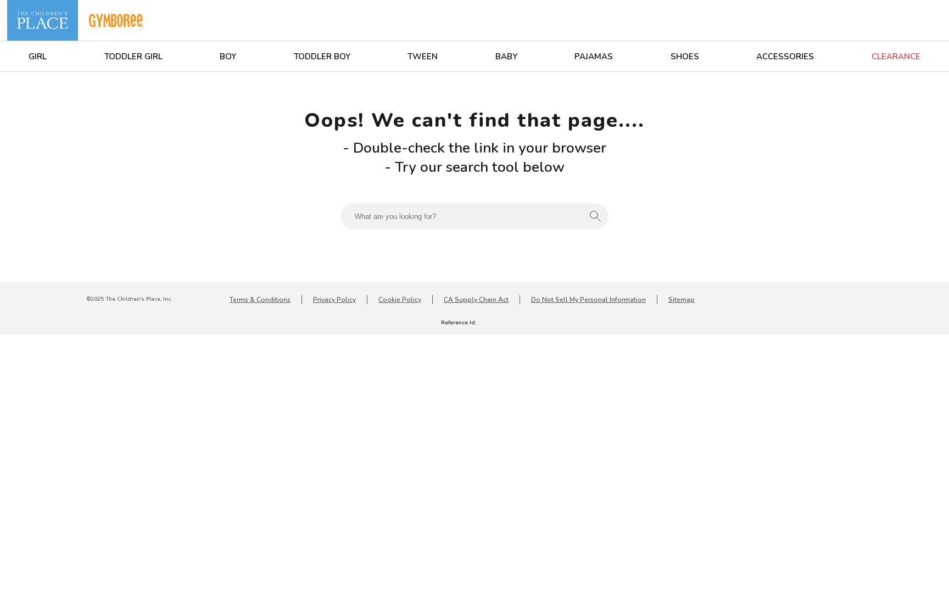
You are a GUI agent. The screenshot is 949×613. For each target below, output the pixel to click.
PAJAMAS (593, 56)
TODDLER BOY (322, 56)
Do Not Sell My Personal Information (588, 299)
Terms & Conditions (260, 299)
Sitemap (681, 299)
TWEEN (422, 56)
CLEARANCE (896, 56)
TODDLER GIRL (133, 56)
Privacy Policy (334, 299)
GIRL (38, 56)
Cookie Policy (399, 299)
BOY (228, 56)
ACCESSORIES (785, 56)
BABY (506, 56)
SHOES (685, 56)
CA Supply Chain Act (476, 299)
